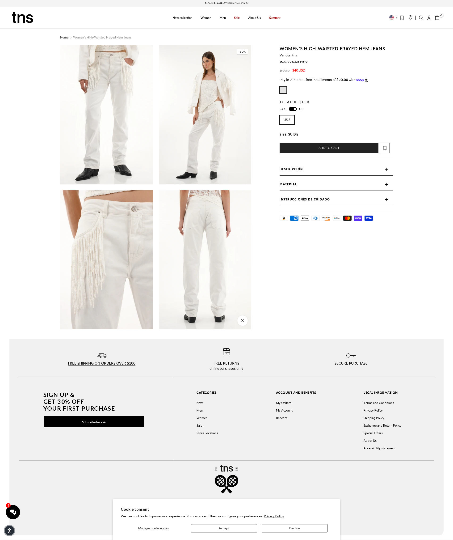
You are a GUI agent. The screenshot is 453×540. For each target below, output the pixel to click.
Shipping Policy (374, 418)
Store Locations (207, 433)
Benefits (281, 418)
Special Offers (373, 433)
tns (294, 55)
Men (223, 18)
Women (206, 18)
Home (64, 37)
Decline (294, 528)
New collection (182, 18)
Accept (224, 528)
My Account (284, 410)
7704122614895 (297, 61)
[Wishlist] (402, 18)
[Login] (429, 18)
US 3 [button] (287, 120)
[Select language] (393, 17)
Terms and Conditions (379, 403)
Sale (237, 18)
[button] (386, 148)
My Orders (283, 403)
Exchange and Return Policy (382, 425)
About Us (254, 18)
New (200, 403)
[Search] (421, 18)
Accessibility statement (379, 448)
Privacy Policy (274, 516)
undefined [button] (283, 90)
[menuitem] (222, 402)
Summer (275, 18)
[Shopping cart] (437, 18)
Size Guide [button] (289, 134)
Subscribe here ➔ (94, 422)
